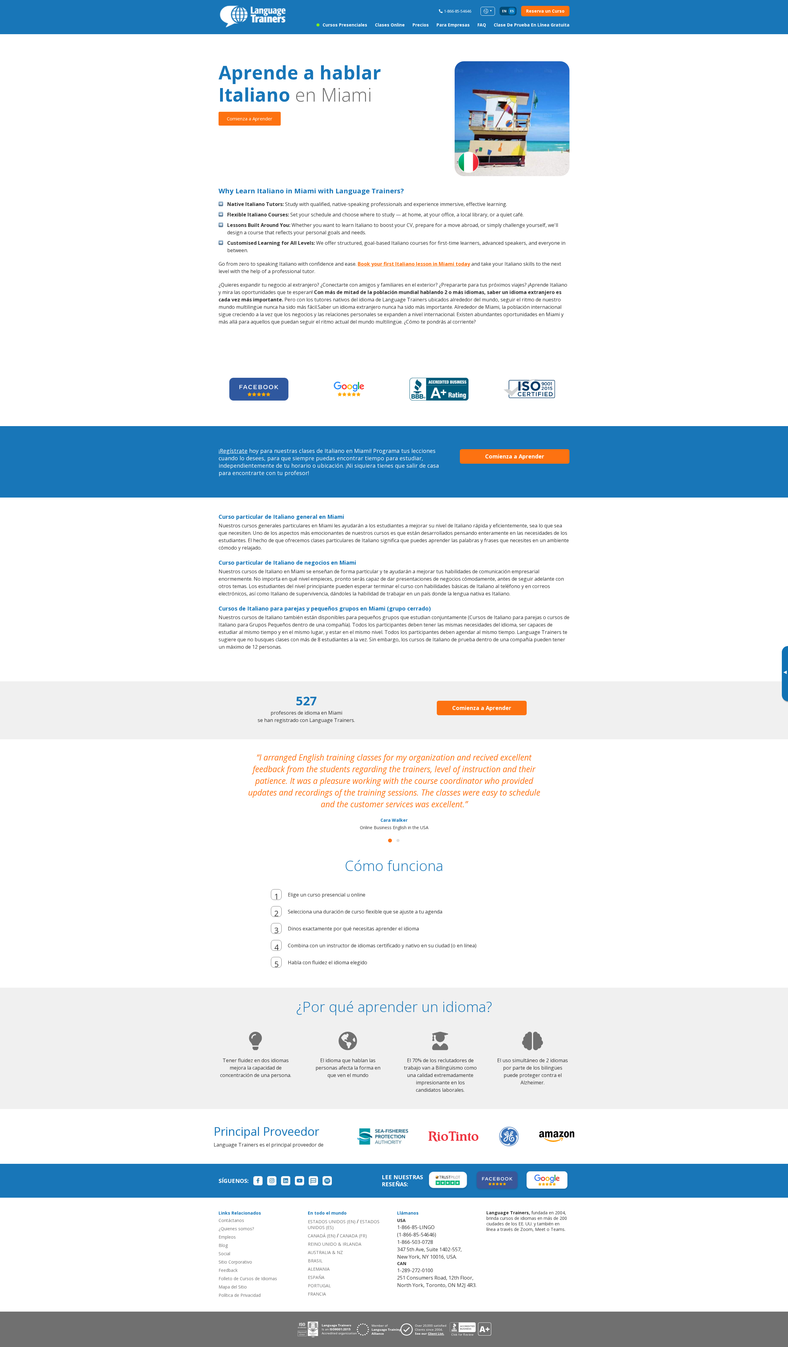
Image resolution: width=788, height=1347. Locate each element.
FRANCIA (317, 1294)
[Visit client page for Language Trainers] (425, 1329)
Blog (223, 1245)
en (504, 11)
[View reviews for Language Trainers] (470, 1329)
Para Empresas (453, 25)
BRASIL (315, 1261)
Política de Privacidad (240, 1295)
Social (224, 1253)
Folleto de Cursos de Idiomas (248, 1278)
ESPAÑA (316, 1277)
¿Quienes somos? (236, 1229)
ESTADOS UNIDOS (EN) (332, 1221)
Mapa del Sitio (233, 1287)
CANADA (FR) (353, 1236)
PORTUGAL (319, 1286)
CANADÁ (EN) (322, 1236)
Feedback (228, 1270)
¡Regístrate (233, 450)
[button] (390, 841)
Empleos (227, 1237)
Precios (420, 25)
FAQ (481, 25)
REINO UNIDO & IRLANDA (334, 1244)
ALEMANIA (319, 1269)
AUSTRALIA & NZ (325, 1252)
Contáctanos (231, 1220)
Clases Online (390, 25)
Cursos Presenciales (345, 25)
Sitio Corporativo (235, 1262)
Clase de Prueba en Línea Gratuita (531, 25)
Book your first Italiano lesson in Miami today (414, 263)
